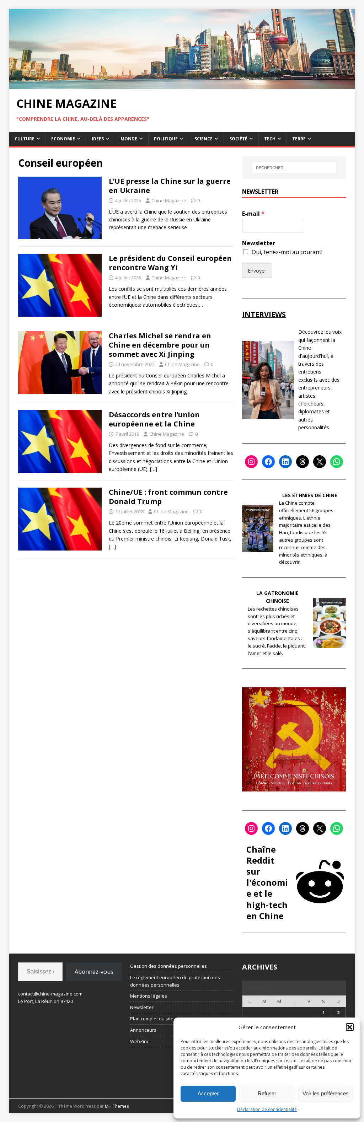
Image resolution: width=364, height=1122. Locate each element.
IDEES (98, 139)
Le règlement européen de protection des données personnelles (175, 981)
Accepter (208, 1093)
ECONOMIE (63, 139)
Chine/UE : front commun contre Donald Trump (168, 496)
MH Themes (117, 1106)
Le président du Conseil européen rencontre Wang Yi (170, 262)
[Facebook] (268, 461)
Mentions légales (148, 996)
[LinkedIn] (285, 461)
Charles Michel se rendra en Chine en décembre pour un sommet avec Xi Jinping (160, 345)
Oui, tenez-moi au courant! (287, 252)
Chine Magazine (168, 200)
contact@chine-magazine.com (50, 994)
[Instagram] (251, 461)
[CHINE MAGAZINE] (182, 84)
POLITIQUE (166, 139)
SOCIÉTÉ (238, 139)
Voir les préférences (326, 1093)
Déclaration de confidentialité (267, 1109)
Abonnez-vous (94, 972)
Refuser (267, 1093)
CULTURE (24, 139)
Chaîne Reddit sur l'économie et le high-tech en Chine (267, 882)
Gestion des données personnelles (168, 966)
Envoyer (257, 270)
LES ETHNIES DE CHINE (309, 495)
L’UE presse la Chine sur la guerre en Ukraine (170, 185)
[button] (349, 1027)
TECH (269, 139)
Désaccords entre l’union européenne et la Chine (154, 419)
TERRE (299, 139)
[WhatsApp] (336, 461)
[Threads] (302, 461)
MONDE (129, 139)
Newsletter (258, 243)
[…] (153, 469)
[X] (319, 461)
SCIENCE (203, 139)
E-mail (253, 214)
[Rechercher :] (294, 168)
